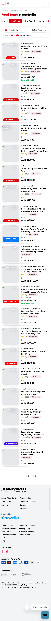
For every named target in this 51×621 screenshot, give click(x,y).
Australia (12, 11)
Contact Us (6, 502)
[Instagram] (6, 551)
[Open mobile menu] (3, 4)
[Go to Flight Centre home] (14, 4)
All (4, 21)
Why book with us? (8, 529)
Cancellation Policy (27, 532)
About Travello (7, 526)
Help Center (6, 532)
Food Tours (23, 11)
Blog (3, 541)
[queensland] (26, 574)
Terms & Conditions (28, 502)
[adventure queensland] (14, 574)
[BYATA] (4, 574)
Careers (4, 505)
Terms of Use (25, 498)
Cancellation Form (8, 535)
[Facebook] (2, 551)
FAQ (3, 538)
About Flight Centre (9, 498)
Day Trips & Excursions (35, 21)
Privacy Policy (25, 505)
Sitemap (23, 509)
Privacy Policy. (21, 585)
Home (3, 11)
